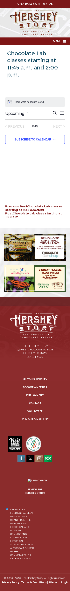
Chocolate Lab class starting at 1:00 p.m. (33, 213)
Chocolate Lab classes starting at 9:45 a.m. (33, 208)
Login (64, 582)
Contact (35, 403)
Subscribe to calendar (33, 139)
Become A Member (35, 387)
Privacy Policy (10, 582)
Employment (35, 395)
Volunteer (35, 411)
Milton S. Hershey (35, 379)
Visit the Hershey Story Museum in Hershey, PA (35, 22)
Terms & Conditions (34, 582)
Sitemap (53, 582)
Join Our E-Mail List (35, 419)
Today (35, 125)
